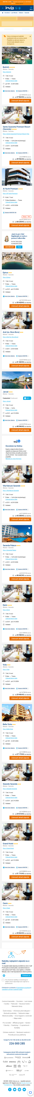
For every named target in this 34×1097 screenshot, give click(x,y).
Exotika (7, 1004)
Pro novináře (7, 1023)
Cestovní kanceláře (8, 1001)
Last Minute (14, 12)
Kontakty (17, 1028)
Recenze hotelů (24, 1004)
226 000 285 (17, 1043)
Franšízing (14, 1025)
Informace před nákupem (21, 1011)
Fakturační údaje (23, 1013)
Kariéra (27, 1023)
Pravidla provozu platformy (17, 1035)
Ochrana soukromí (9, 1032)
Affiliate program (18, 1023)
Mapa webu (18, 1018)
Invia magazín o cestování (23, 1016)
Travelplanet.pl (8, 1085)
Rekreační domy (17, 1006)
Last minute (28, 1001)
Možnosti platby (7, 1016)
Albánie (21, 12)
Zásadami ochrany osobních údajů (12, 989)
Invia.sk (23, 1083)
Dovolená (7, 12)
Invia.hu (28, 1083)
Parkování (14, 1004)
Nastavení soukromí (23, 1032)
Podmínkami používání (23, 987)
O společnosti (24, 1025)
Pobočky (7, 1025)
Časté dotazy (7, 1011)
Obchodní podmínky (10, 1013)
